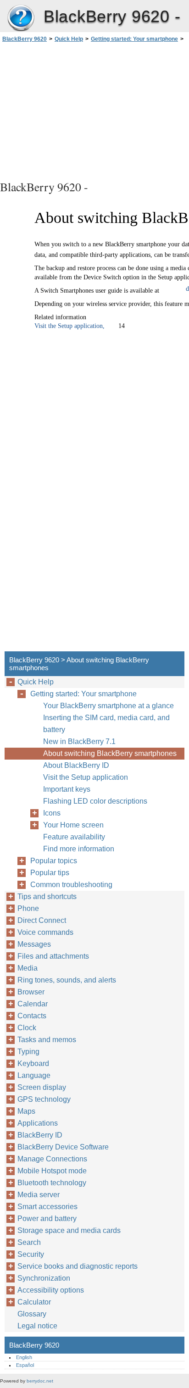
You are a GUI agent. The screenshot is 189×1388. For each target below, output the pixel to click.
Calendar (32, 1004)
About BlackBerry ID (76, 765)
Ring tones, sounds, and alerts (66, 980)
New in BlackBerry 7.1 (79, 741)
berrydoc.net (40, 1380)
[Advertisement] (94, 110)
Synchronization (43, 1278)
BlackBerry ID (39, 1135)
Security (30, 1254)
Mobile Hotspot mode (52, 1171)
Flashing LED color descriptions (95, 801)
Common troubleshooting (71, 884)
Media (27, 968)
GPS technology (44, 1099)
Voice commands (45, 932)
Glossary (31, 1314)
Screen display (41, 1087)
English (24, 1357)
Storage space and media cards (69, 1230)
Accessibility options (50, 1290)
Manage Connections (52, 1159)
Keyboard (33, 1063)
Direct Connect (41, 920)
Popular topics (53, 861)
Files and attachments (53, 956)
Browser (30, 992)
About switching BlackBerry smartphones (110, 753)
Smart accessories (47, 1206)
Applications (37, 1123)
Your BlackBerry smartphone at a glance (108, 706)
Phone (28, 908)
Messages (34, 944)
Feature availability (74, 837)
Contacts (31, 1016)
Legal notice (37, 1326)
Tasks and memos (46, 1040)
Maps (26, 1111)
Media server (38, 1195)
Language (33, 1075)
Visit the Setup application (85, 777)
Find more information (78, 849)
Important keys (66, 789)
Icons (52, 813)
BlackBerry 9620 (20, 18)
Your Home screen (73, 825)
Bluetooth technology (51, 1183)
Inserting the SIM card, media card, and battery (106, 723)
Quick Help (69, 39)
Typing (28, 1051)
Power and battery (47, 1218)
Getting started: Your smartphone (134, 39)
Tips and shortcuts (47, 896)
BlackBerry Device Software (63, 1147)
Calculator (34, 1302)
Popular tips (49, 873)
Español (25, 1365)
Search (29, 1242)
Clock (26, 1028)
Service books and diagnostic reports (77, 1266)
